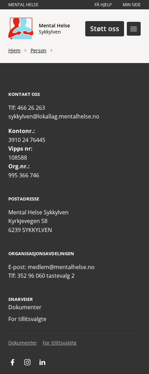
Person (38, 50)
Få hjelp (103, 5)
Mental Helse (23, 5)
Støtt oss (104, 28)
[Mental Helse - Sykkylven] (20, 29)
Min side (132, 5)
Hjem (14, 50)
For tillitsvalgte (27, 319)
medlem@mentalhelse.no (61, 267)
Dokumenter (25, 307)
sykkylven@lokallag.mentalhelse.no (53, 116)
